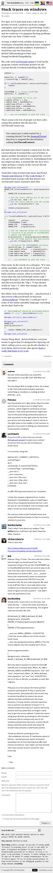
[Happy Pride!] (42, 3)
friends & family (7, 852)
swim (3, 861)
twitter (36, 854)
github (20, 837)
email (12, 834)
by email (24, 841)
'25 (37, 845)
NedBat (13, 3)
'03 (24, 859)
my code (31, 845)
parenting (16, 854)
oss (21, 859)
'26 (27, 845)
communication (35, 856)
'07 (22, 856)
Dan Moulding (14, 598)
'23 (11, 847)
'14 (46, 852)
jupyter (13, 859)
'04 (18, 859)
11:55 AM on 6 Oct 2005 (41, 400)
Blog (22, 3)
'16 (27, 852)
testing (41, 845)
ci (43, 852)
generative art (19, 852)
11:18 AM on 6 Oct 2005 (41, 371)
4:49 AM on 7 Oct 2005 (42, 539)
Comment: (6, 795)
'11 (32, 854)
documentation (36, 849)
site (15, 837)
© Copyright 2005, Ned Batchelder (13, 870)
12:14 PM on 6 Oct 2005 (41, 434)
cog (31, 847)
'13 (8, 854)
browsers (15, 861)
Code (32, 3)
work (40, 852)
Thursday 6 (6, 13)
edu (38, 847)
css (21, 861)
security (27, 854)
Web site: (5, 781)
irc (38, 834)
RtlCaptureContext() (17, 440)
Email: (4, 777)
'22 (28, 847)
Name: (4, 773)
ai (50, 854)
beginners (13, 849)
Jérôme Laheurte (16, 539)
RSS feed (16, 841)
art (10, 856)
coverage (21, 845)
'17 (44, 849)
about (7, 834)
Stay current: (7, 841)
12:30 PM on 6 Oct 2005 (41, 525)
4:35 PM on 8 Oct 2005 (42, 556)
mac (47, 861)
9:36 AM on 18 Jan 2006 (41, 598)
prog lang (17, 847)
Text (26, 3)
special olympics (39, 859)
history (31, 852)
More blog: (6, 845)
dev (46, 856)
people (29, 859)
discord (33, 834)
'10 (47, 854)
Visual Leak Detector (11, 176)
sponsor (4, 837)
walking (42, 854)
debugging (30, 861)
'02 (47, 859)
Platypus (12, 400)
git (10, 854)
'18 (29, 849)
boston (7, 847)
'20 (46, 847)
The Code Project (33, 176)
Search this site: (8, 830)
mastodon (19, 834)
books (8, 861)
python (14, 845)
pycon (24, 847)
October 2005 (17, 13)
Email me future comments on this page (21, 819)
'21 (35, 847)
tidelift (11, 837)
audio (3, 849)
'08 (13, 856)
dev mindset (22, 849)
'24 (2, 847)
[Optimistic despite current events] (49, 3)
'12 (22, 854)
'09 (2, 856)
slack (42, 834)
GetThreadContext (25, 62)
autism (17, 856)
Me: (3, 834)
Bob (9, 556)
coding (26, 856)
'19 (8, 849)
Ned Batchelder (15, 525)
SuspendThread (38, 136)
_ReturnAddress (9, 300)
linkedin (27, 837)
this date (10, 864)
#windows (47, 356)
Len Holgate (13, 434)
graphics (38, 861)
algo (6, 856)
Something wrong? (45, 870)
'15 (36, 852)
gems (3, 854)
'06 (43, 856)
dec (24, 861)
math (42, 847)
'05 (2, 859)
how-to (7, 859)
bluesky (27, 834)
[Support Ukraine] (37, 3)
